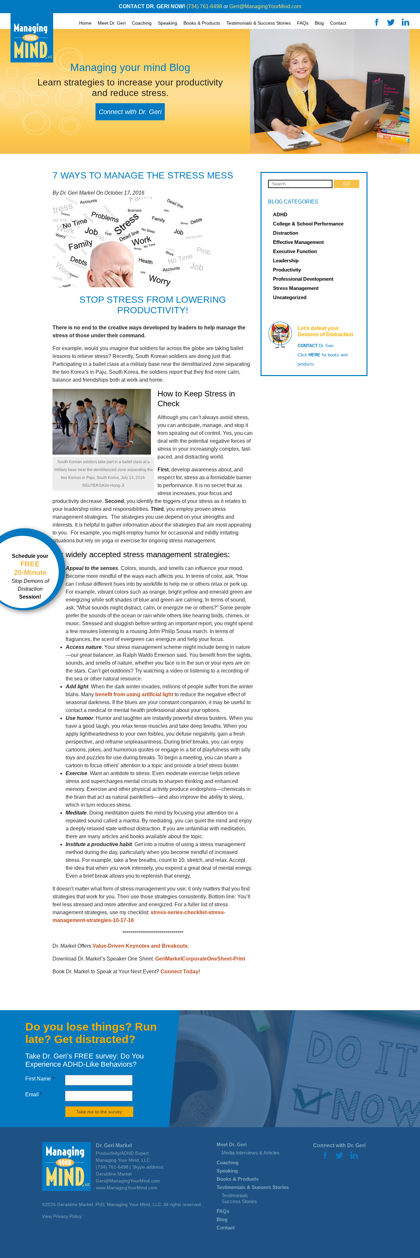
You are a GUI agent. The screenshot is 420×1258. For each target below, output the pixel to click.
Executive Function (295, 251)
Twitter (391, 22)
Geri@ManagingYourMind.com (265, 6)
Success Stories (239, 1201)
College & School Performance (308, 223)
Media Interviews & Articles (250, 1152)
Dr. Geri (315, 345)
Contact (338, 23)
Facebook (376, 22)
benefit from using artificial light (134, 694)
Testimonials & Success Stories (253, 1187)
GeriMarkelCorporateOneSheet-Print (200, 958)
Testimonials (234, 1195)
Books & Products (201, 23)
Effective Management (298, 242)
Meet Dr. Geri (232, 1144)
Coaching (142, 23)
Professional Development (303, 279)
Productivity (287, 270)
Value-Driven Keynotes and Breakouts (140, 946)
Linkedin (405, 22)
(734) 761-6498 (204, 6)
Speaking (167, 23)
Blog (319, 23)
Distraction (285, 233)
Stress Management (296, 288)
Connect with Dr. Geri (130, 111)
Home (85, 23)
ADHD (280, 214)
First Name (39, 1078)
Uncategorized (289, 297)
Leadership (286, 260)
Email (33, 1094)
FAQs (302, 23)
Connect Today (179, 971)
